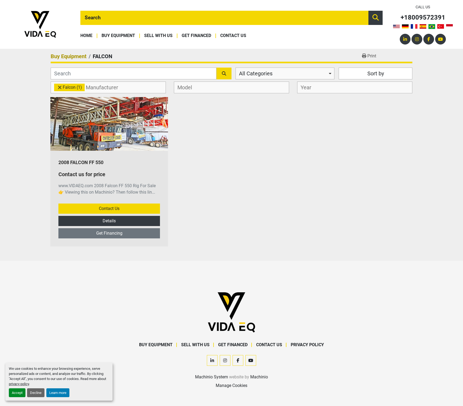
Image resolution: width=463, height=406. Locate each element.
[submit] (375, 18)
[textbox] (105, 87)
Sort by (375, 73)
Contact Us (233, 36)
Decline (36, 393)
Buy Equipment (118, 36)
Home (86, 36)
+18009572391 (423, 17)
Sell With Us (158, 36)
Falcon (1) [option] (68, 87)
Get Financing (109, 233)
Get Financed (196, 36)
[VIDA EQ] (231, 312)
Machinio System (211, 376)
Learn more (57, 393)
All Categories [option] (255, 73)
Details (109, 220)
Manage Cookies (231, 385)
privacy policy (19, 384)
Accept (17, 393)
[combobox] (285, 73)
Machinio (259, 376)
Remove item (60, 87)
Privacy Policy (307, 344)
